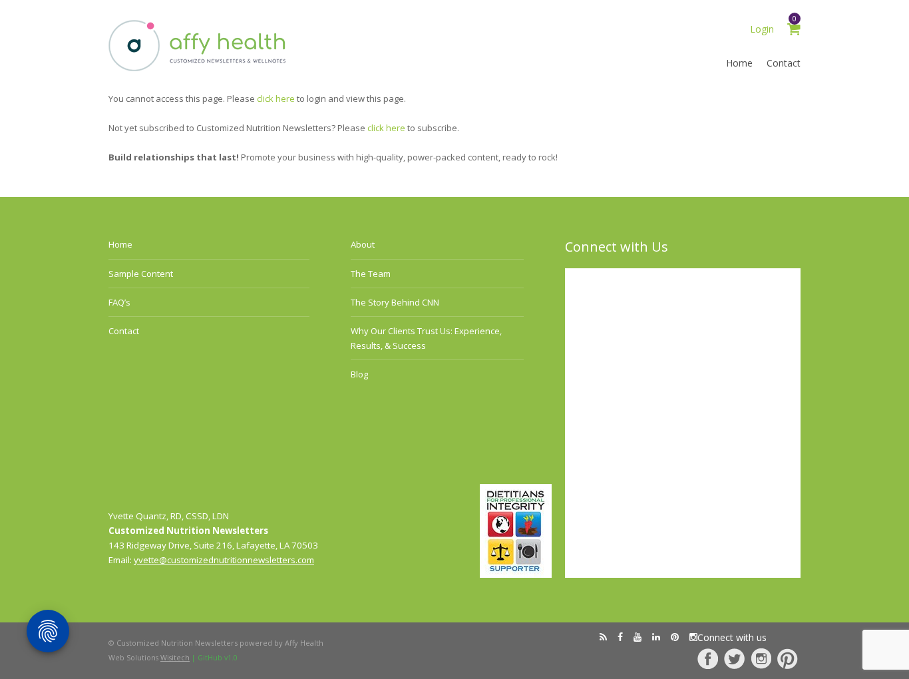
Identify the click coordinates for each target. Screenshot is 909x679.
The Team (371, 274)
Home (739, 63)
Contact (784, 63)
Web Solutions (149, 657)
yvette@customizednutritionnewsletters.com (224, 560)
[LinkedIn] (656, 637)
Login (762, 29)
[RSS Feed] (603, 637)
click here (276, 99)
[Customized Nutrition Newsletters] (197, 68)
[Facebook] (707, 658)
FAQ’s (119, 302)
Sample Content (140, 274)
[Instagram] (761, 658)
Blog (359, 374)
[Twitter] (734, 658)
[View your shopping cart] (794, 31)
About (363, 244)
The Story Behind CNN (395, 302)
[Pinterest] (787, 658)
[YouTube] (637, 637)
